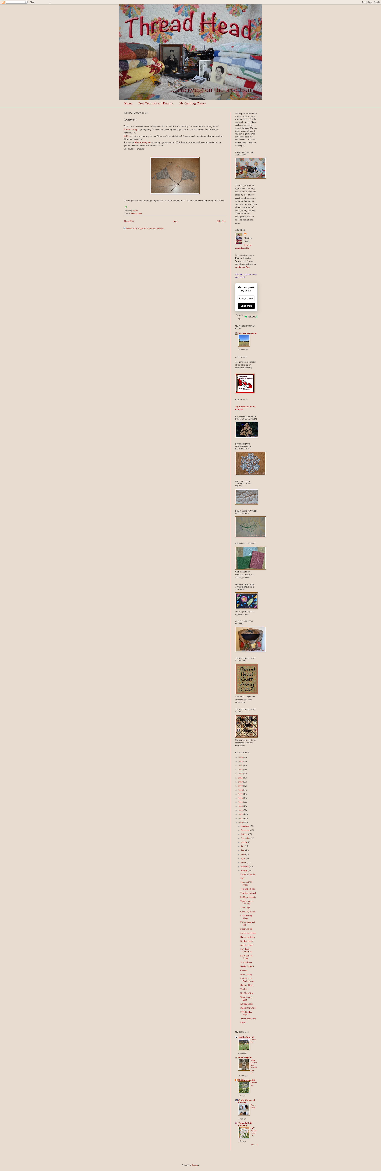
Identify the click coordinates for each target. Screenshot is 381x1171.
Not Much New (246, 993)
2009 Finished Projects (246, 1013)
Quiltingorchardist (246, 1079)
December (245, 826)
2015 (240, 802)
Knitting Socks (246, 1003)
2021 (240, 777)
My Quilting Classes (192, 103)
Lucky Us (253, 1040)
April (243, 858)
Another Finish (246, 945)
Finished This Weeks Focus (246, 979)
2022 (240, 773)
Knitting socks (136, 213)
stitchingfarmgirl (246, 1037)
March (244, 862)
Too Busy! (244, 989)
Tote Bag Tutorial (247, 888)
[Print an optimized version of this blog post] (126, 207)
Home (128, 103)
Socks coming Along (246, 917)
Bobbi (126, 135)
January (244, 870)
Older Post (221, 221)
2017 (240, 794)
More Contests (246, 928)
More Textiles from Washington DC (254, 1066)
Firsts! (243, 1022)
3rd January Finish (248, 932)
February (245, 866)
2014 (240, 806)
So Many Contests (248, 896)
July (243, 846)
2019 (240, 785)
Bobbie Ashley (130, 129)
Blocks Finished (247, 966)
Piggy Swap (253, 1106)
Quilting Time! (246, 985)
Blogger (195, 1165)
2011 (240, 818)
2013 (240, 810)
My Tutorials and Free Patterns (245, 408)
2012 (240, 814)
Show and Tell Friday (246, 883)
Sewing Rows (246, 962)
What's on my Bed (248, 1018)
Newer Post (129, 221)
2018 (240, 790)
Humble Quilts (245, 1057)
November (245, 830)
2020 (240, 781)
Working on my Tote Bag (247, 902)
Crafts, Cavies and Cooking (246, 1101)
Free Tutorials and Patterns (155, 103)
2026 (240, 757)
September (245, 838)
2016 (240, 798)
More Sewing (246, 974)
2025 (240, 761)
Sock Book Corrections (246, 950)
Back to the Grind (247, 1007)
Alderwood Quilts (142, 142)
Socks (242, 878)
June (243, 850)
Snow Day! (245, 907)
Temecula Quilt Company (245, 1124)
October (244, 834)
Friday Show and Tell (247, 923)
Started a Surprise (247, 874)
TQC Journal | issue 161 (254, 1131)
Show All (254, 1145)
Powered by (239, 317)
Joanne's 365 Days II (247, 333)
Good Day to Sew (247, 911)
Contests (243, 970)
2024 (240, 765)
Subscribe (246, 306)
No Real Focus (246, 941)
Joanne (135, 210)
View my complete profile (243, 246)
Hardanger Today (247, 936)
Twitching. (254, 1083)
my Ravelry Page (242, 266)
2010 (240, 822)
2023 (240, 769)
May (243, 854)
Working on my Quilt (247, 998)
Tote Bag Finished (248, 892)
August (244, 842)
